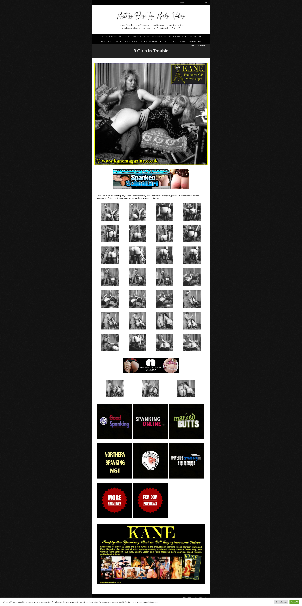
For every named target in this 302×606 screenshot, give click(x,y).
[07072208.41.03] (114, 484)
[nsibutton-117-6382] (114, 444)
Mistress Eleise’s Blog (109, 37)
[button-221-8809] (150, 444)
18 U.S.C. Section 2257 (199, 597)
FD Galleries (137, 41)
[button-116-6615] (114, 405)
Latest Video (124, 37)
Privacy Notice (186, 597)
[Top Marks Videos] (151, 10)
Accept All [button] (294, 602)
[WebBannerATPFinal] (151, 359)
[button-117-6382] (150, 405)
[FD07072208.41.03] (150, 484)
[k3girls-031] (186, 381)
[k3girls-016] (137, 269)
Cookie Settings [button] (281, 602)
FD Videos (126, 41)
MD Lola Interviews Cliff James (155, 41)
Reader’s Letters (195, 37)
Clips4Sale (182, 41)
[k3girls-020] (192, 335)
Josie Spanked (156, 37)
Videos (146, 37)
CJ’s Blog (117, 41)
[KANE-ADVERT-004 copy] (151, 525)
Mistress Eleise (106, 41)
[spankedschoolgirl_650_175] (151, 170)
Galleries (167, 37)
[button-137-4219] (186, 405)
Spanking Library (195, 41)
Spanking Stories (179, 37)
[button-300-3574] (186, 444)
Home (192, 45)
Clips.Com (173, 41)
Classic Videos (136, 37)
